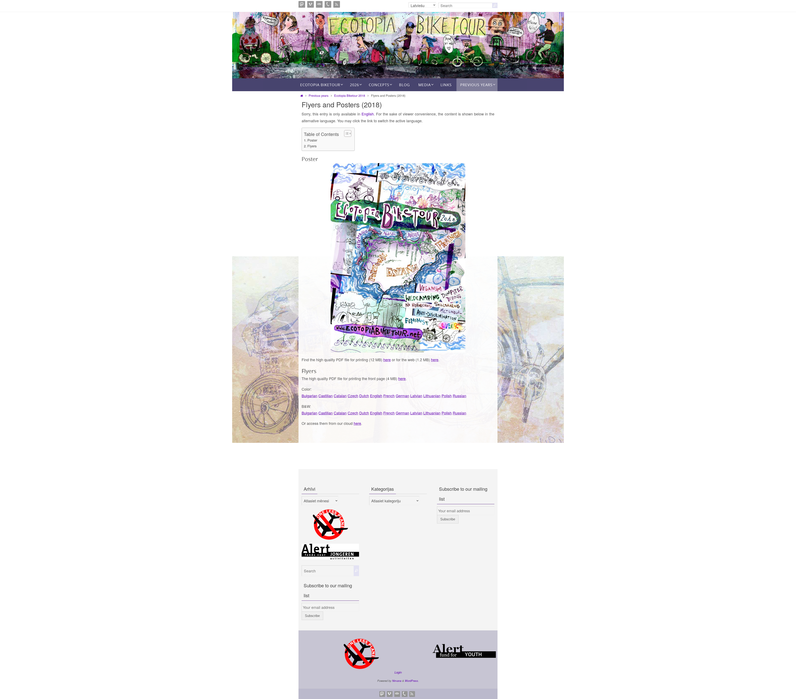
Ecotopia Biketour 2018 (349, 95)
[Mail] (319, 4)
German (402, 395)
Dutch (364, 395)
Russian (459, 395)
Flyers (312, 145)
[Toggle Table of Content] (345, 133)
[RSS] (336, 4)
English (368, 113)
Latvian (416, 395)
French (389, 395)
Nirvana (396, 681)
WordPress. (412, 681)
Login (398, 672)
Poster (312, 140)
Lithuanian (431, 395)
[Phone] (328, 4)
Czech (353, 395)
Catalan (340, 395)
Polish (447, 395)
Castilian (325, 395)
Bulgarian (309, 395)
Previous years (318, 95)
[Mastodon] (301, 4)
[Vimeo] (310, 4)
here (387, 359)
